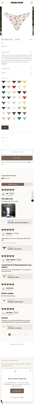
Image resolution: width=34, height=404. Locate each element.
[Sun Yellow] (25, 103)
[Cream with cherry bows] (19, 98)
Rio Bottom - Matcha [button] (13, 277)
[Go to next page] (27, 334)
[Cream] (9, 108)
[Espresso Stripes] (4, 82)
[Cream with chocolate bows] (14, 98)
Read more (4, 63)
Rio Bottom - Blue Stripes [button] (15, 249)
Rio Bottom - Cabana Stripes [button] (15, 301)
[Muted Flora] (9, 119)
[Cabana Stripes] (9, 87)
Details (3, 72)
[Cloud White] (19, 103)
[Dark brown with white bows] (19, 93)
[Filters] (26, 184)
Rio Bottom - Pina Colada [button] (14, 328)
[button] (8, 210)
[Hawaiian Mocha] (25, 113)
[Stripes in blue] (4, 98)
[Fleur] (14, 93)
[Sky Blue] (14, 103)
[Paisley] (25, 98)
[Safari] (4, 103)
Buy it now (17, 158)
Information (5, 68)
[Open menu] (4, 2)
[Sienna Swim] (16, 2)
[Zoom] (5, 32)
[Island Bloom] (19, 82)
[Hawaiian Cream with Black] (9, 113)
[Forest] (19, 119)
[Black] (4, 108)
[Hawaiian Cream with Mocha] (4, 119)
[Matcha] (9, 93)
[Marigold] (19, 87)
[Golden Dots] (25, 82)
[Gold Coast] (4, 87)
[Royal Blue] (9, 98)
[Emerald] (4, 93)
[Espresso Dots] (14, 82)
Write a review (12, 184)
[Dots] (14, 87)
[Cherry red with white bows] (25, 93)
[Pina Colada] (25, 87)
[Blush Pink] (9, 103)
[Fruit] (14, 119)
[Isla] (19, 108)
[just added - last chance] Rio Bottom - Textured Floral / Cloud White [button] (18, 222)
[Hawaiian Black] (14, 113)
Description (5, 52)
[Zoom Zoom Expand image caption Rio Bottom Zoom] (17, 21)
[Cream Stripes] (9, 82)
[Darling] (14, 108)
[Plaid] (24, 119)
